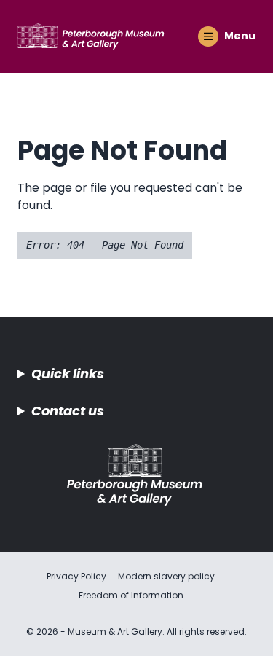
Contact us (67, 411)
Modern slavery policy (166, 576)
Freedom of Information (131, 595)
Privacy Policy (76, 576)
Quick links (67, 373)
